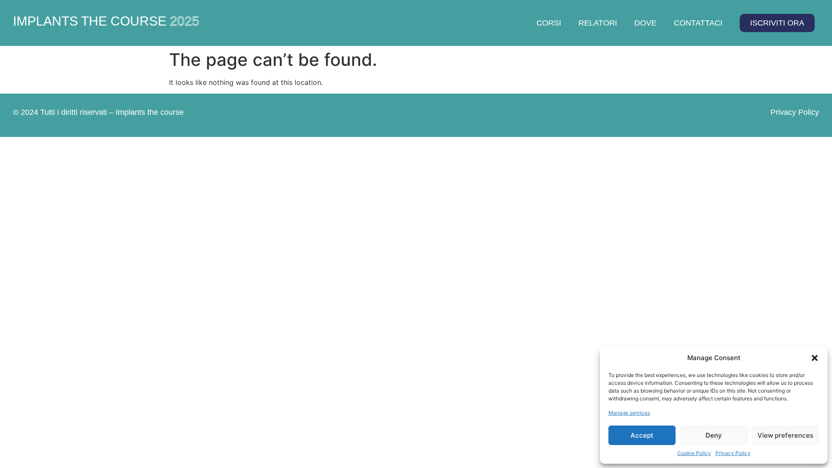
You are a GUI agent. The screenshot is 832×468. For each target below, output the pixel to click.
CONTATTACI (698, 23)
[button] (814, 358)
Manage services (629, 413)
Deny (713, 435)
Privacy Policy (733, 453)
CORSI (548, 23)
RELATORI (597, 23)
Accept (641, 435)
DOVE (645, 23)
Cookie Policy (694, 453)
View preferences (785, 435)
